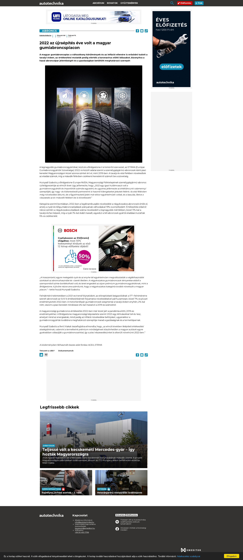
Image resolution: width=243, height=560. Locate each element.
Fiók (200, 3)
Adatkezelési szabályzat (188, 556)
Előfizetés (185, 3)
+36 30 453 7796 (82, 532)
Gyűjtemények (129, 3)
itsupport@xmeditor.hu (85, 528)
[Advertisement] (171, 131)
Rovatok (112, 3)
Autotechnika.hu (45, 35)
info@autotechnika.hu (84, 522)
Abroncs (49, 30)
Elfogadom (232, 556)
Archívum (98, 3)
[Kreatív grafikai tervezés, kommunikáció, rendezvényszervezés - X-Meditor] (191, 550)
